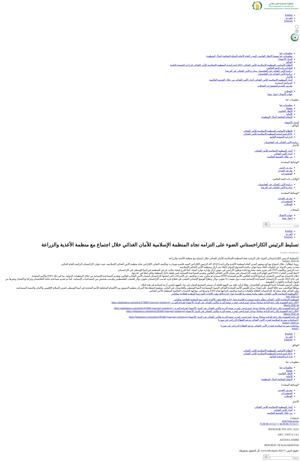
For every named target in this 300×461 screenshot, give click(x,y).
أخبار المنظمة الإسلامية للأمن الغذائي (273, 80)
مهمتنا (275, 56)
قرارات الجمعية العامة (181, 65)
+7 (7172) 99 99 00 (289, 424)
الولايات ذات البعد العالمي (279, 68)
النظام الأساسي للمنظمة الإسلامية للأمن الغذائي (267, 65)
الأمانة (241, 56)
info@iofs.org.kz (290, 421)
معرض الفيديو (285, 85)
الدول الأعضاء (285, 59)
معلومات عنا (286, 53)
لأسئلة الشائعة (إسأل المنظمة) (222, 56)
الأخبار (289, 77)
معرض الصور (285, 167)
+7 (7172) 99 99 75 (269, 424)
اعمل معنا (273, 94)
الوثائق (289, 62)
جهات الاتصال (285, 94)
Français (288, 21)
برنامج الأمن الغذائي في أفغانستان (274, 71)
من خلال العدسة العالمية (222, 80)
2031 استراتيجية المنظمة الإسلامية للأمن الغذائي (218, 65)
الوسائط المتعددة (283, 82)
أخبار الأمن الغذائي (244, 80)
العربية (289, 18)
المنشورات (272, 85)
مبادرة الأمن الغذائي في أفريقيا (241, 71)
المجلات (262, 85)
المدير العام (250, 56)
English (288, 15)
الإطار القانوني (264, 56)
